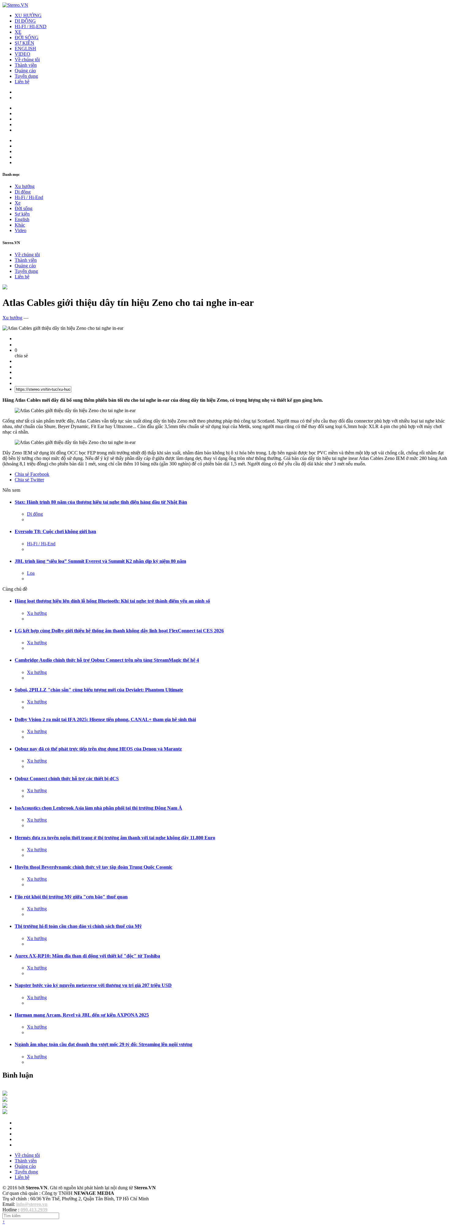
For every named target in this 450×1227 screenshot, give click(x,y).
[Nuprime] (4, 1106)
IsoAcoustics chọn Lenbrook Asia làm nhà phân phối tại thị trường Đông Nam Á (98, 808)
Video (20, 230)
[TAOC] (4, 1112)
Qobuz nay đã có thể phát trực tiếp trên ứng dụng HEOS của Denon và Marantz (98, 748)
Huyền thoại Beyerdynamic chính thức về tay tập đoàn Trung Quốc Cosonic (93, 867)
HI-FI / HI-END (31, 26)
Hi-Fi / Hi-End (29, 197)
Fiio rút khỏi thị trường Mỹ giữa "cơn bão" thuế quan (71, 896)
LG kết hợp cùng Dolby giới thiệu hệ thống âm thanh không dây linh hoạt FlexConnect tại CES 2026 (119, 630)
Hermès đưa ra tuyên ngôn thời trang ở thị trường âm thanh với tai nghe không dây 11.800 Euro (115, 837)
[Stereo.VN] (15, 5)
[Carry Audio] (4, 1100)
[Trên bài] (4, 287)
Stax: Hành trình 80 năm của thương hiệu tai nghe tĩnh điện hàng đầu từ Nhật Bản (101, 502)
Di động (23, 191)
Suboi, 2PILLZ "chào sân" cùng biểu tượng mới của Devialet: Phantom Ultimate (99, 689)
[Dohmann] (4, 1094)
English (22, 219)
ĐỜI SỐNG (27, 37)
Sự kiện (22, 213)
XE (18, 32)
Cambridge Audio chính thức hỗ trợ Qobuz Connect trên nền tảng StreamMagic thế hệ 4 (107, 660)
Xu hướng (25, 186)
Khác (20, 225)
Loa (31, 573)
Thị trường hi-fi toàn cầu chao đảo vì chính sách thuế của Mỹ (78, 926)
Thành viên (26, 65)
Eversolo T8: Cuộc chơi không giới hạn (55, 531)
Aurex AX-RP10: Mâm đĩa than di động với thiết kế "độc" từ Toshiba (87, 955)
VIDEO (22, 54)
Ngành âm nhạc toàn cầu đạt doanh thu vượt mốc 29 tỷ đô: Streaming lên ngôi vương (103, 1044)
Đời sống (23, 208)
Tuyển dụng (26, 76)
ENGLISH (25, 48)
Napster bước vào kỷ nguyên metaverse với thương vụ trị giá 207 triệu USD (93, 985)
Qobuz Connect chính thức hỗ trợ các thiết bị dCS (67, 778)
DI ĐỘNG (25, 21)
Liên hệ (22, 81)
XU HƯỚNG (28, 15)
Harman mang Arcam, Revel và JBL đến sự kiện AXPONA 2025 (82, 1015)
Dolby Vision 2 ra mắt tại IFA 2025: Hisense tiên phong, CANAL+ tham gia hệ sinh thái (105, 719)
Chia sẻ (32, 474)
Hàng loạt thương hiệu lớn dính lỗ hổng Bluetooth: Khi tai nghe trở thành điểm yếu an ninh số (112, 601)
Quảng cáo (25, 70)
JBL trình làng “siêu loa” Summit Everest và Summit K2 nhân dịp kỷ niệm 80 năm (100, 561)
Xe (18, 202)
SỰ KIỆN (24, 43)
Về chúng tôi (27, 59)
